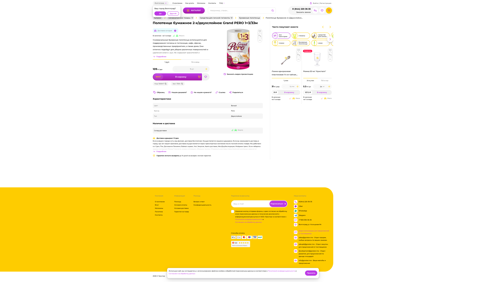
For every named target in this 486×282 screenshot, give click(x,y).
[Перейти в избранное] (322, 10)
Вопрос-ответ (199, 202)
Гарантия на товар (181, 212)
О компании (177, 3)
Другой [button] (173, 13)
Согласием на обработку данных (182, 274)
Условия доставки (181, 208)
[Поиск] (273, 10)
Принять (311, 273)
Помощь (177, 202)
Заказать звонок (303, 12)
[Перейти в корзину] (329, 10)
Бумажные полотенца (249, 18)
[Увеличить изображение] (286, 58)
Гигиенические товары (179, 18)
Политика (159, 212)
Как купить (189, 3)
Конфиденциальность (202, 205)
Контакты (212, 3)
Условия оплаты (180, 205)
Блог (157, 205)
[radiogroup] (286, 80)
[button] (161, 3)
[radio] (167, 59)
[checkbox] (232, 211)
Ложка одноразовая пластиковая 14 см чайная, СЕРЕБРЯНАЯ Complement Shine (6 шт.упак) (284, 73)
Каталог (157, 18)
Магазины (201, 3)
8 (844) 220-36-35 (301, 9)
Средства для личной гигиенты (215, 18)
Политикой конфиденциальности (248, 219)
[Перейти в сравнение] (315, 10)
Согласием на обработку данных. (248, 222)
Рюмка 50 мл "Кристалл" (314, 71)
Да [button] (160, 13)
